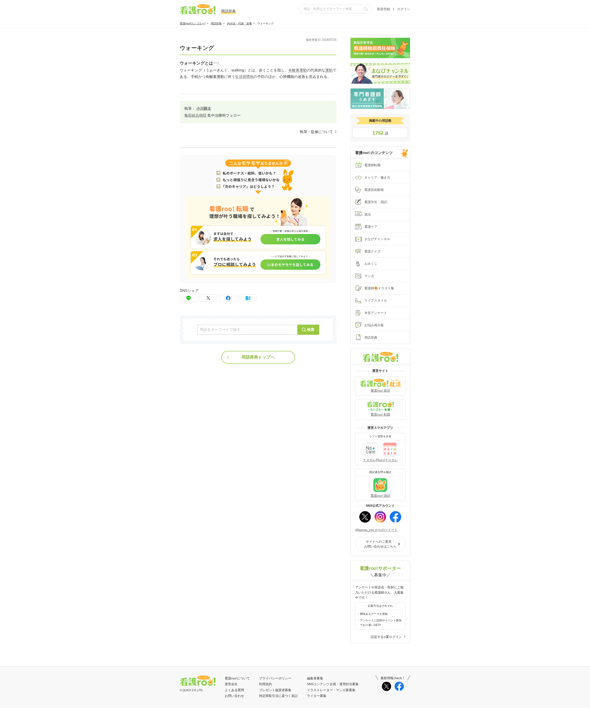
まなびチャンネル (377, 239)
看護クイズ (372, 251)
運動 (329, 70)
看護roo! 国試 (380, 496)
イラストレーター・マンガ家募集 (331, 690)
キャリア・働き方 (377, 177)
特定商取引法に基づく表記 (278, 696)
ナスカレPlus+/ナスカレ (380, 460)
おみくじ (370, 263)
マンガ (369, 276)
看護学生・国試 (375, 202)
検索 (310, 330)
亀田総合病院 (195, 115)
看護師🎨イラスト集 (379, 288)
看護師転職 (372, 165)
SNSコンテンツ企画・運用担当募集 (333, 684)
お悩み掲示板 (374, 325)
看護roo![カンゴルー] (192, 23)
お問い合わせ (234, 696)
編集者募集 (315, 678)
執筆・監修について (316, 132)
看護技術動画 (374, 190)
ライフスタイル (375, 300)
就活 (367, 214)
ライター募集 (316, 696)
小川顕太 (203, 108)
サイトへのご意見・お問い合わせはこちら (380, 544)
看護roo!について (237, 678)
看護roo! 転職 (380, 414)
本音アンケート (375, 313)
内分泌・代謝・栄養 (239, 23)
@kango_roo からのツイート (376, 530)
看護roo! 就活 (380, 390)
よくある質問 (234, 690)
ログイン (403, 9)
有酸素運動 (297, 70)
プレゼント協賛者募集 (275, 690)
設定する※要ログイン (386, 637)
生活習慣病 (244, 77)
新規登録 (383, 9)
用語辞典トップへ (258, 357)
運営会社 (231, 684)
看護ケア (370, 226)
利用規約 (265, 684)
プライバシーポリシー (275, 678)
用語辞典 (216, 23)
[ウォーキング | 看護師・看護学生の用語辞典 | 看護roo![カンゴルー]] (248, 298)
